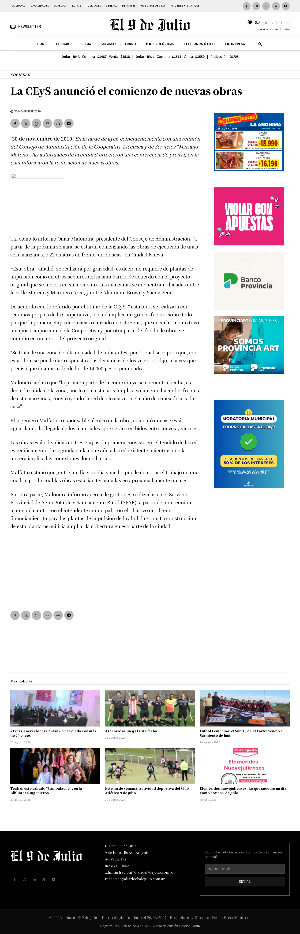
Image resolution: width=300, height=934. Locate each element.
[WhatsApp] (36, 123)
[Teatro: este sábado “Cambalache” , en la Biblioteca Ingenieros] (55, 766)
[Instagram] (256, 6)
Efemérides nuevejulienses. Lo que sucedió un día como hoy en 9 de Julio (243, 790)
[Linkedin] (266, 6)
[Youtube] (286, 6)
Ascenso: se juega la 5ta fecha (131, 731)
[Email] (47, 123)
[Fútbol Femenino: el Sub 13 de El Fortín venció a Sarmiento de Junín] (245, 708)
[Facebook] (247, 6)
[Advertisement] (106, 569)
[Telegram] (69, 123)
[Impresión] (58, 123)
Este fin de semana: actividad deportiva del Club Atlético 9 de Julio (147, 790)
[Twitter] (276, 6)
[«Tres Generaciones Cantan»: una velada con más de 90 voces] (55, 708)
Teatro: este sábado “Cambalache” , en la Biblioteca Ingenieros (46, 790)
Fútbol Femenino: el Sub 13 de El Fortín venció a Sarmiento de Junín (241, 733)
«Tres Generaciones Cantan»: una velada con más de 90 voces (53, 733)
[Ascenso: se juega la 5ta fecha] (150, 708)
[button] (260, 44)
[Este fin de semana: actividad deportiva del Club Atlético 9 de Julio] (150, 766)
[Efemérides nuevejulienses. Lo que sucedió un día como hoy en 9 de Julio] (245, 766)
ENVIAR (245, 881)
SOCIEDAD (20, 74)
